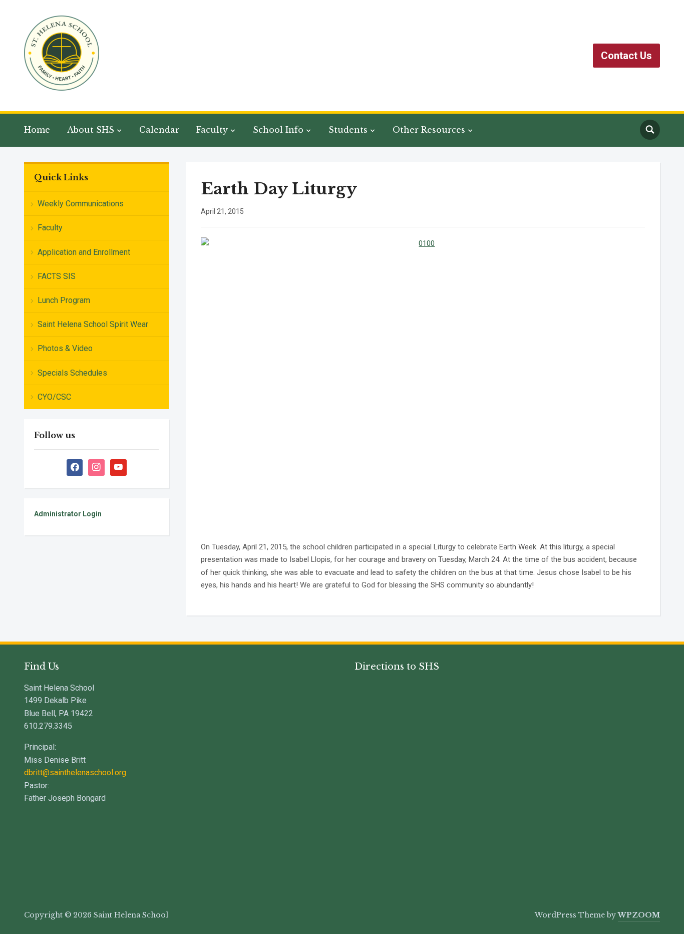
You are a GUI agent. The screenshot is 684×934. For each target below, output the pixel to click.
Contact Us (626, 56)
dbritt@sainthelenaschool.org (75, 772)
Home (37, 130)
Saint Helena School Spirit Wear (93, 324)
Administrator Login (68, 514)
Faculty (212, 130)
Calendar (159, 130)
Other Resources (429, 130)
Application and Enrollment (84, 252)
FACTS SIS (57, 276)
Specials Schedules (72, 373)
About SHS (90, 130)
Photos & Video (65, 348)
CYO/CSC (54, 397)
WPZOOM (639, 914)
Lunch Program (64, 300)
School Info (278, 130)
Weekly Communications (81, 203)
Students (348, 130)
